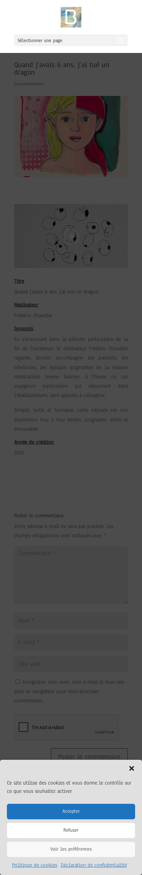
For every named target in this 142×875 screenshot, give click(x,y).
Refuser (71, 830)
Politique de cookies (34, 865)
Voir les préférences (71, 849)
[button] (131, 768)
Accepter (71, 811)
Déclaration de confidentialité (94, 865)
